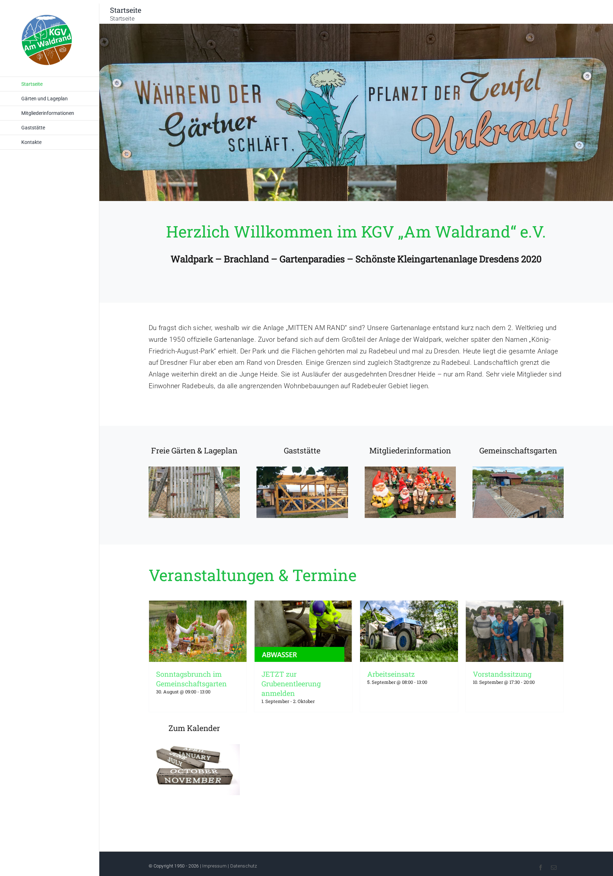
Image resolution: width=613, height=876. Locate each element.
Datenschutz (243, 866)
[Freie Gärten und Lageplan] (194, 481)
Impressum (214, 866)
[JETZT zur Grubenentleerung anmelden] (303, 631)
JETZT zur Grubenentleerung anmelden (291, 683)
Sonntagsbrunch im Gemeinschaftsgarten (191, 678)
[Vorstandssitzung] (515, 631)
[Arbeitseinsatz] (409, 631)
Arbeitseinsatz (391, 674)
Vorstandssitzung (502, 674)
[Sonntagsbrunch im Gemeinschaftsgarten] (198, 631)
